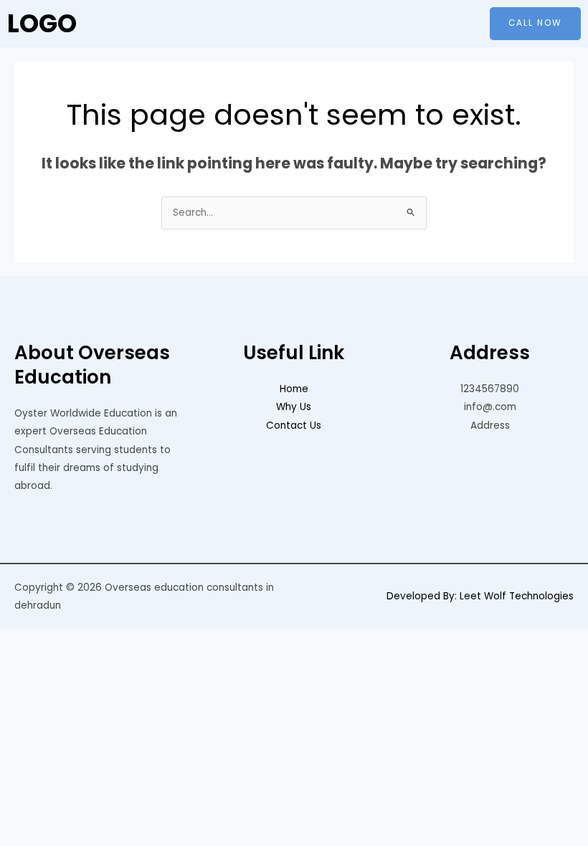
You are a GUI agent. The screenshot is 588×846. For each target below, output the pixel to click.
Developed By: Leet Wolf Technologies (480, 596)
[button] (294, 23)
